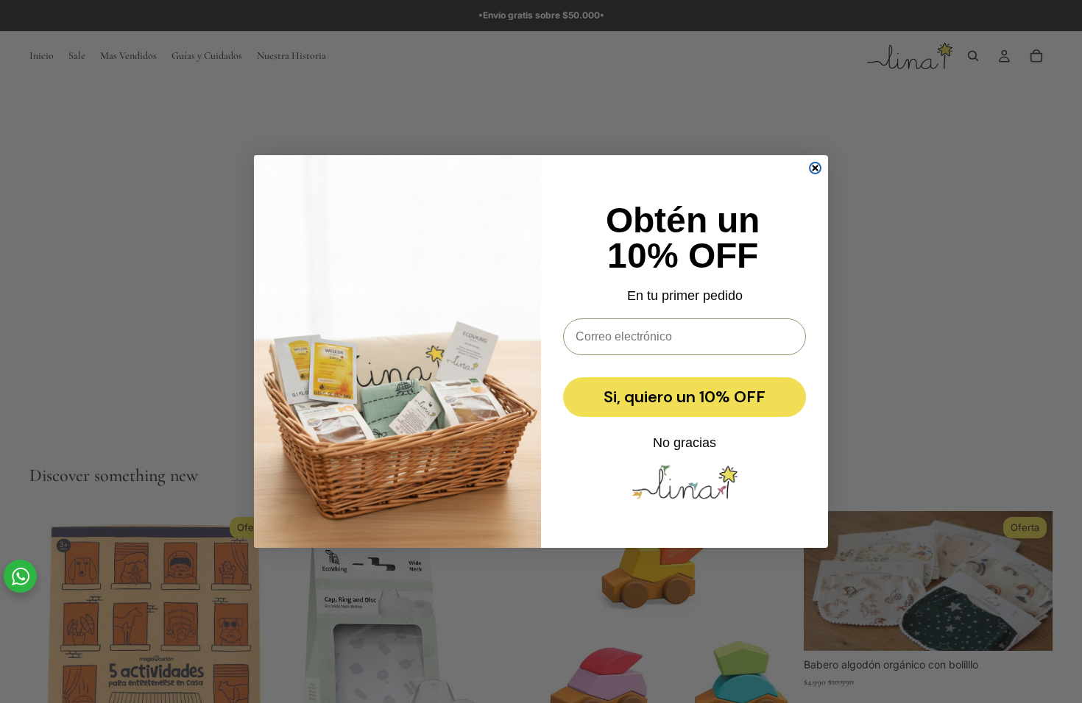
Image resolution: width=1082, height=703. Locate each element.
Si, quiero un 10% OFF (684, 396)
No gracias (684, 442)
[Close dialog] (815, 168)
